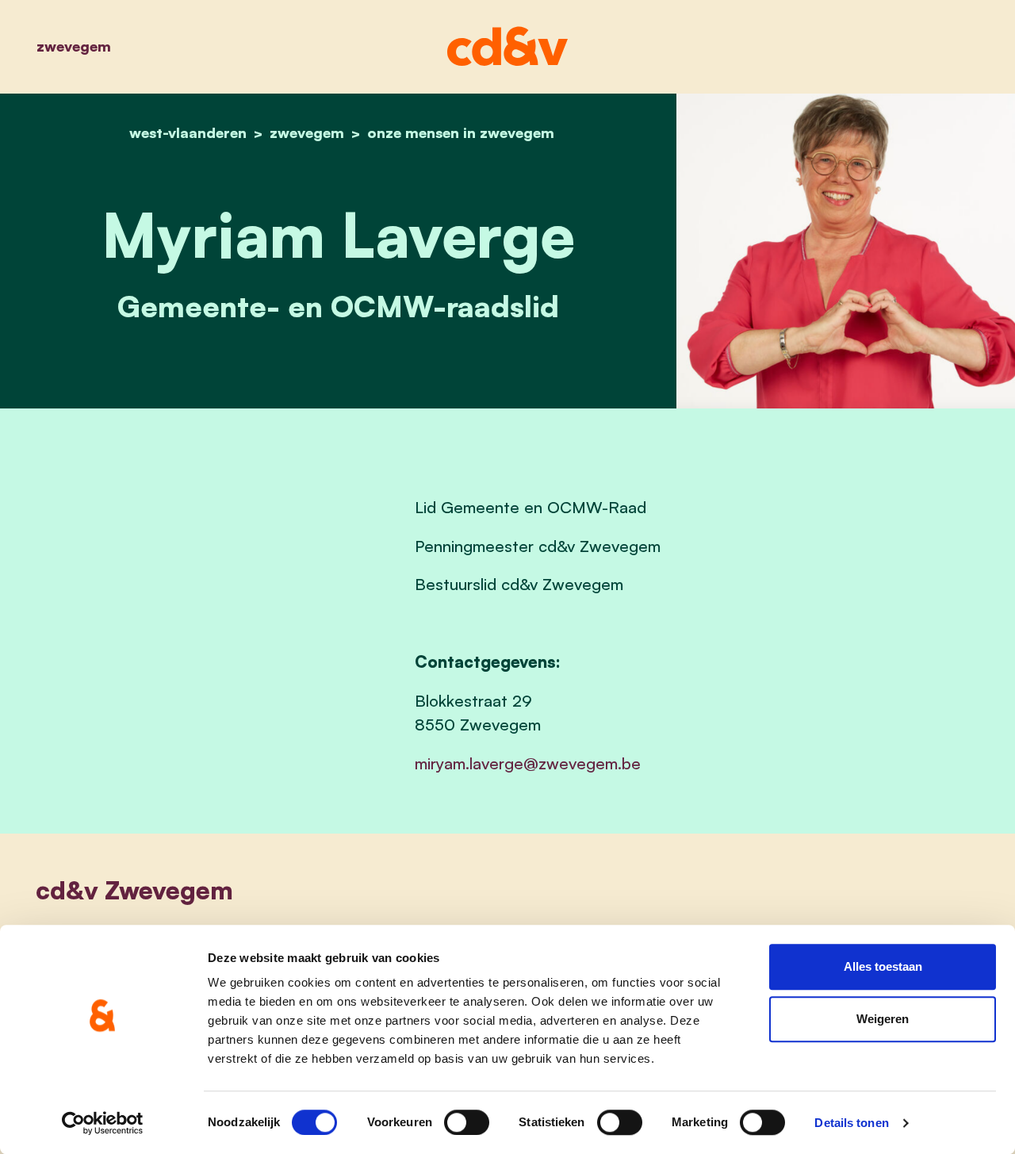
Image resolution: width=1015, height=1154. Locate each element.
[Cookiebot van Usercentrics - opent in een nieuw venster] (102, 1123)
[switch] (466, 1122)
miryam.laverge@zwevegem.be (528, 763)
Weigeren (882, 1019)
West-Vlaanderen (188, 132)
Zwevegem (73, 46)
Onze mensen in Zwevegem (460, 132)
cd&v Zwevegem (134, 890)
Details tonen (851, 1122)
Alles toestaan (883, 966)
